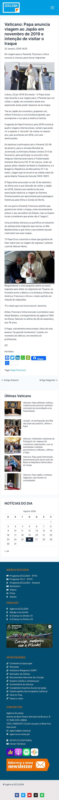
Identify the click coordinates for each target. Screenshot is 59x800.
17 (15, 535)
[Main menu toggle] (52, 7)
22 (51, 535)
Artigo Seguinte (48, 380)
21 (44, 535)
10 (15, 530)
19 (29, 535)
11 (22, 530)
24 (15, 539)
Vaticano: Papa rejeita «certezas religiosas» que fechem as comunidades (37, 477)
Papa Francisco (18, 370)
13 (37, 530)
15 (51, 530)
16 (8, 535)
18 (22, 535)
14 (44, 530)
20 (36, 535)
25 (22, 539)
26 (29, 539)
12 (29, 530)
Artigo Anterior (10, 380)
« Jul (7, 551)
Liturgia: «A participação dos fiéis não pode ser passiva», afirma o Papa (38, 423)
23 (8, 539)
